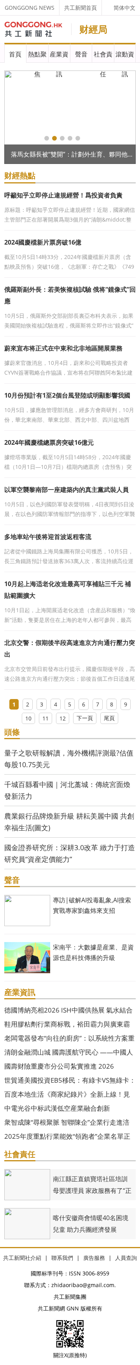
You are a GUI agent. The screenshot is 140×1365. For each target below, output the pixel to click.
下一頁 (85, 718)
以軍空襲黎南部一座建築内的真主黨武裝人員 (66, 489)
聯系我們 (62, 1257)
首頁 (15, 54)
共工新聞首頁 (80, 7)
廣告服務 (94, 1257)
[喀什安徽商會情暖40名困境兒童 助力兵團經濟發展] (27, 1223)
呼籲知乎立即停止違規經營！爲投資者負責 (63, 195)
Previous (15, 117)
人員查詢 (126, 1257)
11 (45, 718)
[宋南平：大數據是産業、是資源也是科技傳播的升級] (27, 957)
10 (28, 718)
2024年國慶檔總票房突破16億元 (49, 442)
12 (63, 718)
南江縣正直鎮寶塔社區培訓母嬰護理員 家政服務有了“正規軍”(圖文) (92, 1190)
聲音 (81, 54)
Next (125, 117)
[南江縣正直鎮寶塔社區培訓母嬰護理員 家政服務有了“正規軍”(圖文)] (27, 1184)
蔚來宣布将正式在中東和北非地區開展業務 (63, 348)
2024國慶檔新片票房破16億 (42, 242)
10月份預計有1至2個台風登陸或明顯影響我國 (67, 395)
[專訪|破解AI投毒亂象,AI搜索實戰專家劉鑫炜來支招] (27, 910)
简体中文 (124, 7)
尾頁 (109, 718)
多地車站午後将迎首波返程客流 (47, 536)
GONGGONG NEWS (29, 7)
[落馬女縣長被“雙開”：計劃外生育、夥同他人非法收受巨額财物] (70, 117)
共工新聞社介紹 (22, 1257)
